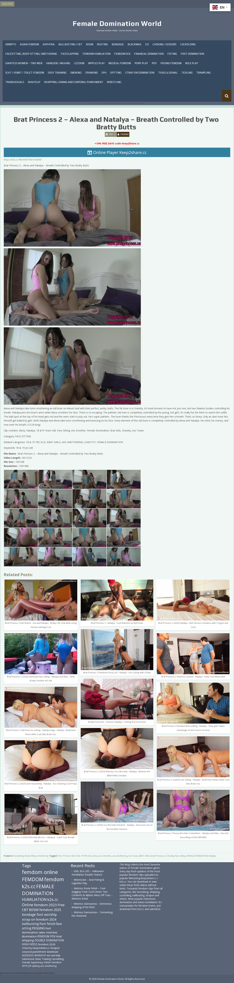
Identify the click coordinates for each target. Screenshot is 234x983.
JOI (29, 965)
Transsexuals (14, 82)
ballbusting (30, 924)
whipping (28, 940)
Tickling (187, 72)
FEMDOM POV (46, 936)
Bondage (118, 44)
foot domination (36, 930)
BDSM (89, 44)
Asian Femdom (29, 44)
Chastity (170, 855)
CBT (25, 909)
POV (154, 63)
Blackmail (134, 44)
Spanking (91, 72)
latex (42, 932)
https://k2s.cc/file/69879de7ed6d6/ (23, 159)
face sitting (180, 855)
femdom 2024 (46, 919)
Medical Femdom (119, 63)
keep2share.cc (41, 948)
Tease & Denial (168, 72)
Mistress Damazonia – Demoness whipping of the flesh (92, 905)
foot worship (46, 914)
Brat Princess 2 (158, 855)
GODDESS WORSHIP (34, 955)
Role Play (191, 63)
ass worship (53, 955)
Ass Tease (133, 855)
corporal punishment (34, 951)
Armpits (10, 44)
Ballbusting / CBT (70, 44)
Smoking (76, 72)
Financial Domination (149, 53)
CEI (147, 44)
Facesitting (58, 959)
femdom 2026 (46, 944)
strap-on (28, 919)
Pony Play (141, 63)
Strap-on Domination (139, 72)
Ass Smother (105, 855)
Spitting (115, 72)
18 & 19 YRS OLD (84, 855)
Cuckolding (188, 44)
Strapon (55, 948)
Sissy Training (57, 72)
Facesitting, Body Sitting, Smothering (31, 53)
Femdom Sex (122, 53)
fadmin (124, 134)
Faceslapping (70, 53)
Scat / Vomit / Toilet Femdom (24, 72)
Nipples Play (96, 63)
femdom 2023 (45, 904)
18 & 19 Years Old (66, 855)
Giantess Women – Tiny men (23, 63)
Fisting (172, 53)
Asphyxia (49, 44)
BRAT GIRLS (144, 855)
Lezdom (79, 63)
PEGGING (38, 928)
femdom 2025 (50, 909)
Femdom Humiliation (96, 53)
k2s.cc (52, 899)
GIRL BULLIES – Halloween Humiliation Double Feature (88, 872)
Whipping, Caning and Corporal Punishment (73, 82)
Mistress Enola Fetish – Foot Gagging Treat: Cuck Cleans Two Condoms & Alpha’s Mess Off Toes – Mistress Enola (92, 893)
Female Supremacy (32, 962)
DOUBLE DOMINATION (49, 940)
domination (29, 936)
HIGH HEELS (30, 944)
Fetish (47, 962)
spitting (36, 965)
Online (27, 904)
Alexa (95, 855)
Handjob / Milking (58, 63)
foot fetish (47, 924)
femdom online (40, 872)
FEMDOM (33, 879)
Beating (102, 44)
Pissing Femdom (171, 63)
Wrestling (114, 82)
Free (61, 905)
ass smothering (119, 855)
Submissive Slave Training (36, 959)
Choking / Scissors (164, 44)
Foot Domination (192, 53)
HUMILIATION (34, 899)
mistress (51, 932)
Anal (59, 936)
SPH (104, 72)
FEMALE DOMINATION (197, 855)
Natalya (212, 855)
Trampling (203, 72)
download (52, 951)
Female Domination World (117, 23)
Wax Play (34, 82)
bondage (29, 914)
